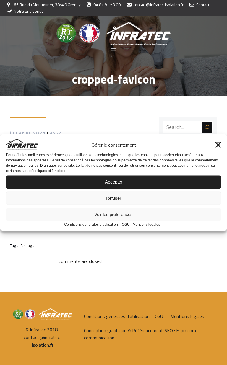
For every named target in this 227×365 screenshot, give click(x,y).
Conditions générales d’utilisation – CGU (97, 224)
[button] (218, 145)
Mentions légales (146, 224)
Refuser (113, 198)
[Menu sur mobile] (113, 50)
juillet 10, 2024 (28, 133)
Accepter (113, 181)
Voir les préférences (113, 214)
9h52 (55, 133)
